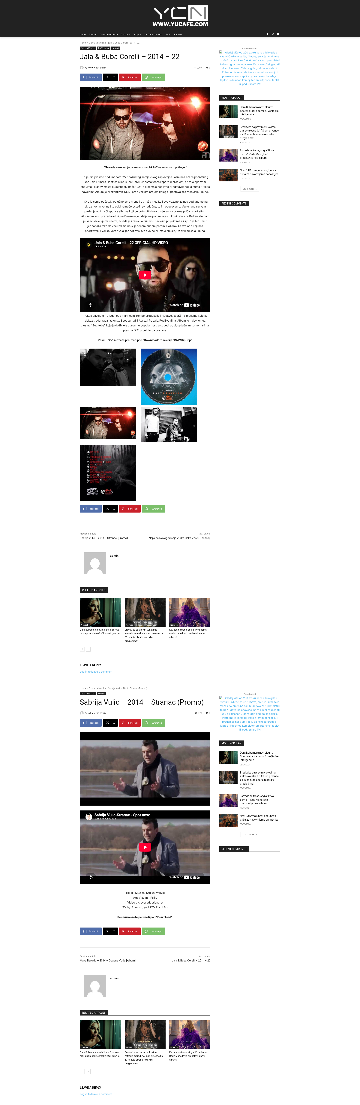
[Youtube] (278, 34)
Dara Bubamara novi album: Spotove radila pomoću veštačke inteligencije (259, 111)
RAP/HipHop (103, 48)
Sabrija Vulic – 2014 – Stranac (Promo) (104, 538)
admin (91, 67)
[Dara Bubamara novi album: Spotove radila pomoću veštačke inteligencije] (100, 612)
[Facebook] (268, 34)
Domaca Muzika (97, 42)
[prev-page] (82, 649)
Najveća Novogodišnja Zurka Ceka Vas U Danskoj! (179, 538)
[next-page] (88, 649)
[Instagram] (273, 34)
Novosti (115, 48)
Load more (248, 188)
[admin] (82, 67)
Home (83, 42)
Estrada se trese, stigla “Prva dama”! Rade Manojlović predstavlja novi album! (188, 633)
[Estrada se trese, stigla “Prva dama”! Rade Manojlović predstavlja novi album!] (189, 612)
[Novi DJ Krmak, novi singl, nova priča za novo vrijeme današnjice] (228, 175)
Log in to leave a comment (96, 671)
